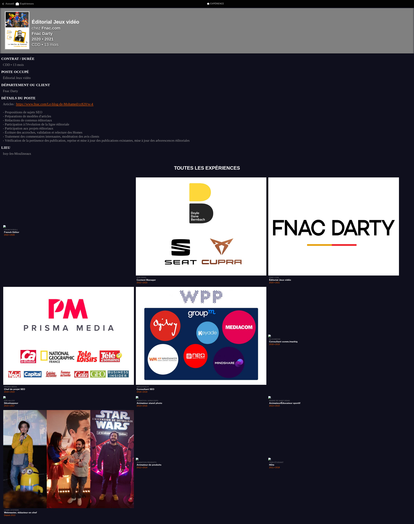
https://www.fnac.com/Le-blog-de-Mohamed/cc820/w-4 (54, 104)
